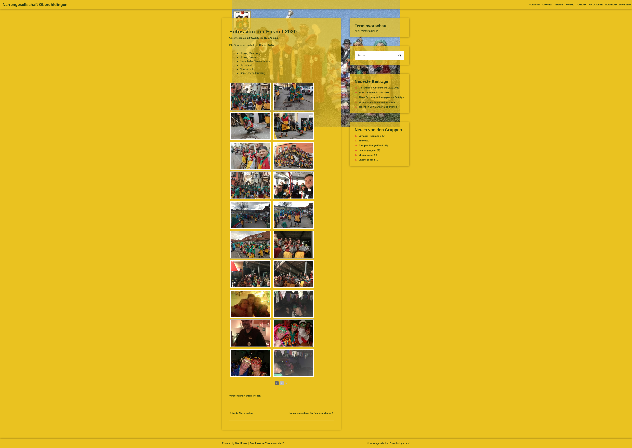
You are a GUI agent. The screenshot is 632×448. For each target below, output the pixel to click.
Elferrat (363, 140)
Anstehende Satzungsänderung (377, 102)
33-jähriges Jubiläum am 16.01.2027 (379, 87)
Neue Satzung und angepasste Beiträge (381, 97)
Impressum (625, 4)
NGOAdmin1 (271, 38)
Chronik (582, 4)
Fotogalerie (596, 4)
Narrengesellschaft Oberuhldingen (35, 4)
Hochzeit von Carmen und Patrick (378, 106)
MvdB (281, 443)
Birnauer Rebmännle (370, 136)
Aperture (259, 443)
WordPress (241, 443)
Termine (559, 4)
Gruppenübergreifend (371, 145)
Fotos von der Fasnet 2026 (374, 92)
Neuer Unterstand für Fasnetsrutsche (310, 413)
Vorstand (534, 4)
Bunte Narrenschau (242, 413)
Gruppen (547, 4)
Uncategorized (367, 159)
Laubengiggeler (367, 150)
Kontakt (570, 4)
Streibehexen (253, 395)
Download (611, 4)
